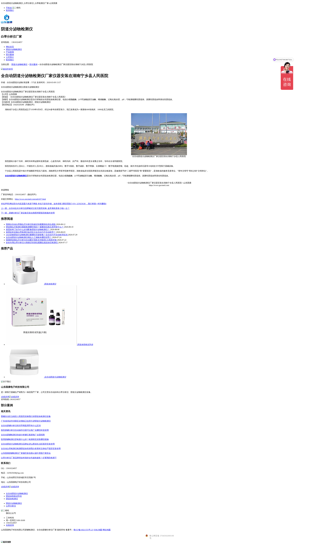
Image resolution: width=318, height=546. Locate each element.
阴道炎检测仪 (12, 499)
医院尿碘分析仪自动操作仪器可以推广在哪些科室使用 (25, 430)
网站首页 (10, 47)
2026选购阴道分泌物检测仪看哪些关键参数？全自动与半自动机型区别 (37, 235)
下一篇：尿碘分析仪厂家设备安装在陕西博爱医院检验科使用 (28, 213)
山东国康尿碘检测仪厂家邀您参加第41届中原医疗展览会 (26, 453)
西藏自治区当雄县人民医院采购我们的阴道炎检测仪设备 (26, 416)
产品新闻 (10, 52)
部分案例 (10, 55)
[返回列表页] (7, 69)
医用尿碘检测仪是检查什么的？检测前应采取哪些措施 (25, 439)
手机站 (9, 8)
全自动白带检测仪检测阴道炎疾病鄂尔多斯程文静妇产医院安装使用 (31, 448)
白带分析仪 (11, 506)
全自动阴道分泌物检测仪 (17, 493)
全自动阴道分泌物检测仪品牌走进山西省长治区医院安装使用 (28, 444)
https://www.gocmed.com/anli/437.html (30, 199)
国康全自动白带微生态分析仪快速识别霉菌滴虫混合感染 (31, 224)
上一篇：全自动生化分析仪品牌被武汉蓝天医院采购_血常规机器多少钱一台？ (35, 208)
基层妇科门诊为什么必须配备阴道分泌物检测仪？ (28, 229)
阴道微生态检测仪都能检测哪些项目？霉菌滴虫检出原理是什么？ (35, 227)
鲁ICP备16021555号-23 (83, 530)
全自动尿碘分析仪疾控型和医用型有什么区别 (21, 426)
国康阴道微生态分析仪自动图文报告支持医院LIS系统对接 (31, 240)
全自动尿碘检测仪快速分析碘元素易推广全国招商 (23, 435)
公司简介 (10, 57)
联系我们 (10, 10)
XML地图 (98, 530)
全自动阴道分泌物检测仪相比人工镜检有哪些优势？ (29, 237)
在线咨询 (10, 525)
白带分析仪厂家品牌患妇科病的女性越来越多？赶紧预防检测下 (29, 458)
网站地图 (107, 530)
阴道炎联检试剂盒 (14, 496)
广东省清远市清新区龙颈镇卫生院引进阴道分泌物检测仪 (26, 421)
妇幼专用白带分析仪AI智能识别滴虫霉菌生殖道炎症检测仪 (32, 243)
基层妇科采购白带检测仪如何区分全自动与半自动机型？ (31, 232)
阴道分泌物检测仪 (14, 49)
